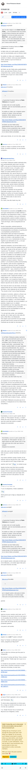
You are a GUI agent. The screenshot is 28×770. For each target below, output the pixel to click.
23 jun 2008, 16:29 (16, 650)
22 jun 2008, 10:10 (16, 330)
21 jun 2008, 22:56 (16, 23)
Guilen (4, 650)
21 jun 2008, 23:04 (16, 84)
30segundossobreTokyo (8, 158)
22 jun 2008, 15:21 (16, 609)
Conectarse (13, 756)
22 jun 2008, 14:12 (16, 572)
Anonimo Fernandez (7, 411)
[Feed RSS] (19, 12)
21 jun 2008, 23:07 (16, 144)
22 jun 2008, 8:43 (18, 208)
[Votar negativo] (23, 80)
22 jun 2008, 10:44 (18, 431)
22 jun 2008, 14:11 (16, 504)
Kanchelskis (6, 208)
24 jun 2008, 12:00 (16, 694)
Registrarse (6, 756)
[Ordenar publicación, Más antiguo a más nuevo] (3, 17)
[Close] (25, 724)
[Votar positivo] (17, 80)
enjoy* (4, 694)
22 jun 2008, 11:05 (10, 486)
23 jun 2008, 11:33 (16, 634)
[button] (2, 767)
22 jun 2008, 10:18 (10, 413)
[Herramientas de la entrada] (25, 80)
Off (2, 12)
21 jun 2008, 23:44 (10, 160)
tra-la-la (5, 23)
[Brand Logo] (3, 3)
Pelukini (5, 84)
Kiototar (5, 634)
